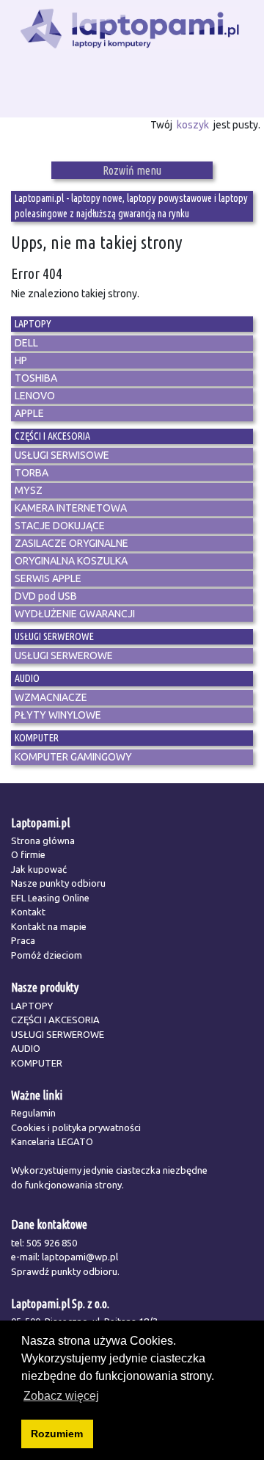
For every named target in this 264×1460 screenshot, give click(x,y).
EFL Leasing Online (50, 898)
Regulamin (33, 1113)
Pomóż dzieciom (46, 955)
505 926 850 (51, 1243)
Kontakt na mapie (49, 926)
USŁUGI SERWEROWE (57, 1034)
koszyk (193, 125)
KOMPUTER (36, 1063)
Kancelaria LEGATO (52, 1141)
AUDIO (25, 1048)
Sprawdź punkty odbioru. (65, 1271)
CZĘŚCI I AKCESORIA (55, 1019)
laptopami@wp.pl (80, 1257)
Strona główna (43, 840)
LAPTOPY (32, 1005)
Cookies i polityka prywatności (76, 1127)
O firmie (28, 854)
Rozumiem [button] (57, 1433)
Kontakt (28, 912)
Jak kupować (39, 869)
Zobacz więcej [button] (61, 1396)
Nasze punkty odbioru (58, 883)
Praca (23, 940)
